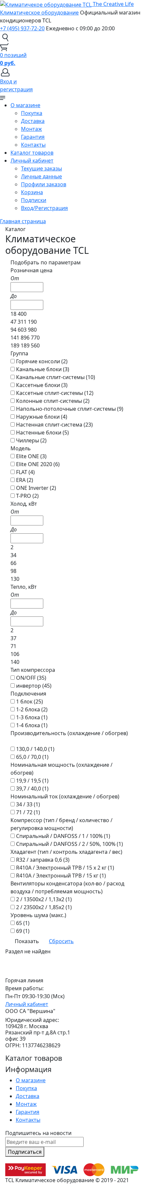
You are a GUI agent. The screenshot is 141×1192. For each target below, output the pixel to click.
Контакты (33, 144)
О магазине (25, 105)
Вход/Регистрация (44, 208)
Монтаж (31, 129)
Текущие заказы (41, 168)
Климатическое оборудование (39, 12)
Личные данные (41, 176)
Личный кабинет (31, 160)
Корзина (32, 192)
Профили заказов (43, 184)
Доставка (33, 121)
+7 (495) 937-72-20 (22, 28)
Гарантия (33, 136)
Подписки (33, 200)
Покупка (31, 113)
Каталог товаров (31, 152)
